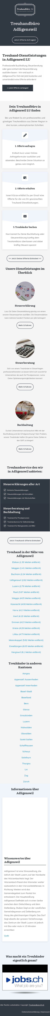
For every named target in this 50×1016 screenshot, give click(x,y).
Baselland (26, 697)
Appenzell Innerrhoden (26, 685)
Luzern (26, 721)
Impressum (45, 1012)
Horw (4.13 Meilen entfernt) (26, 610)
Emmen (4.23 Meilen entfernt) (26, 622)
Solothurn (26, 757)
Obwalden (26, 733)
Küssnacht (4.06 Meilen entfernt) (26, 604)
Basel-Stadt (26, 691)
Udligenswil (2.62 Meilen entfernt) (26, 580)
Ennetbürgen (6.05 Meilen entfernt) (26, 646)
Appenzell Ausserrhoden (26, 679)
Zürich (26, 781)
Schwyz (26, 751)
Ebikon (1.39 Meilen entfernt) (26, 562)
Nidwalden (26, 727)
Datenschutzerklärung (30, 1012)
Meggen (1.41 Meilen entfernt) (26, 568)
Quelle (6, 936)
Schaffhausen (26, 745)
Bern (26, 703)
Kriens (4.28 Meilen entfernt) (26, 628)
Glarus (26, 709)
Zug (26, 775)
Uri (26, 769)
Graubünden (26, 715)
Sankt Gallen (26, 739)
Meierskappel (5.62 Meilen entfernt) (26, 640)
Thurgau (26, 763)
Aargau (26, 673)
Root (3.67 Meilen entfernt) (26, 592)
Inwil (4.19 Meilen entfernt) (26, 616)
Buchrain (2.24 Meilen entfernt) (26, 574)
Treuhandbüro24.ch (36, 1005)
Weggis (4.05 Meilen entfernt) (26, 598)
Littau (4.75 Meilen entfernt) (26, 634)
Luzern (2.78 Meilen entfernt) (26, 586)
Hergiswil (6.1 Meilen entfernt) (26, 652)
